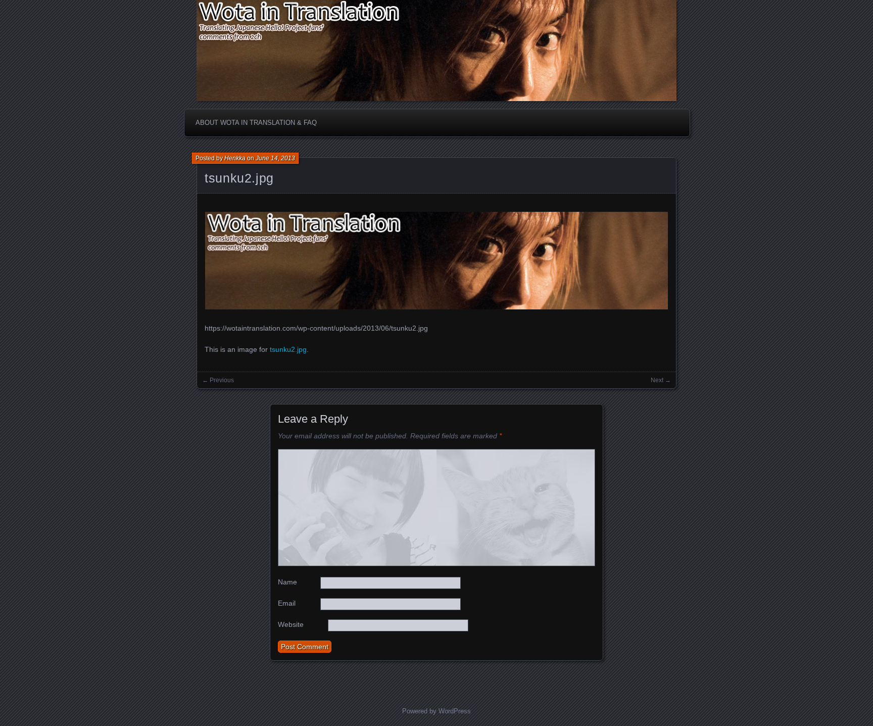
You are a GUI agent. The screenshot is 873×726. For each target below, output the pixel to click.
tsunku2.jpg (239, 178)
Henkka (235, 158)
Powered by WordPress (436, 711)
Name (287, 582)
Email (287, 603)
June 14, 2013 (275, 158)
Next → (661, 380)
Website (291, 624)
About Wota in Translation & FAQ (256, 122)
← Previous (218, 380)
